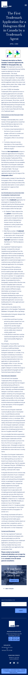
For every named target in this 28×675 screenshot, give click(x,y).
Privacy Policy (6, 669)
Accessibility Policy (15, 669)
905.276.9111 (15, 638)
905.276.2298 (15, 639)
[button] (14, 580)
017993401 (4, 498)
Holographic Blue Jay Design (15, 311)
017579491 (19, 465)
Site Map (23, 669)
